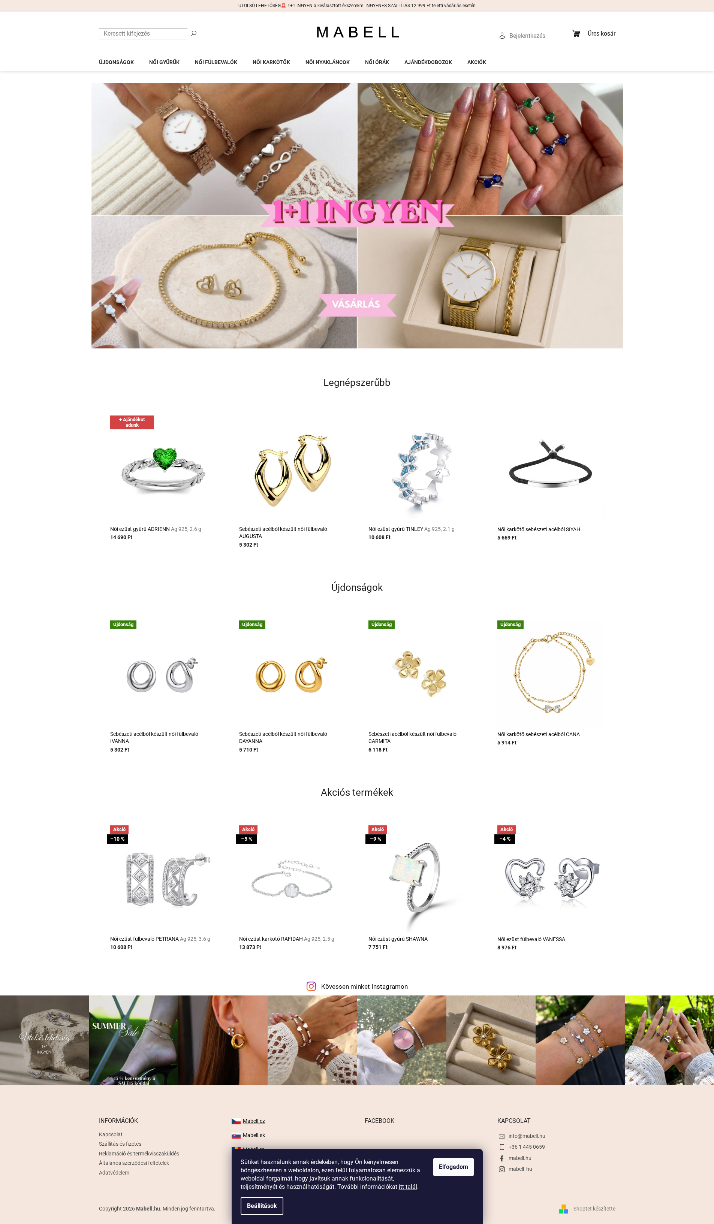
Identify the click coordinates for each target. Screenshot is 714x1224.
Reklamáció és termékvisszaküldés (139, 1154)
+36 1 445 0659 (527, 1147)
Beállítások (262, 1205)
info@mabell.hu (527, 1136)
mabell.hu (520, 1158)
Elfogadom (453, 1166)
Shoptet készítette (594, 1208)
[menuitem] (116, 60)
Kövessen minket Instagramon (364, 986)
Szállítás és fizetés (120, 1144)
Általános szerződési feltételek (134, 1163)
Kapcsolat (111, 1134)
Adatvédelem (114, 1173)
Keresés (193, 33)
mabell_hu (520, 1169)
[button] (131, 215)
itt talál (408, 1186)
